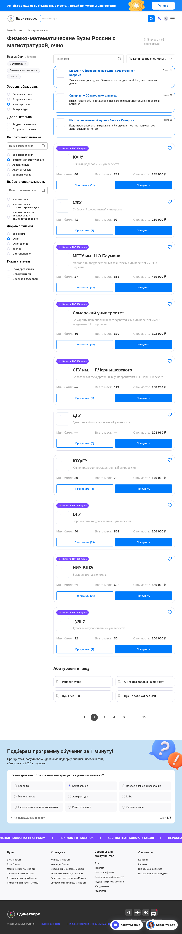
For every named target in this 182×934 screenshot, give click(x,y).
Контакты (143, 860)
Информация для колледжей (153, 873)
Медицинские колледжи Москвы (67, 869)
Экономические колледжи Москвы (68, 883)
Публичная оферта (50, 922)
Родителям (100, 891)
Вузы (10, 852)
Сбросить (31, 56)
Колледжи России (60, 864)
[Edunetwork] (22, 18)
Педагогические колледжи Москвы (68, 878)
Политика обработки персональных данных (89, 922)
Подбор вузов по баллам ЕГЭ (109, 877)
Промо (166, 70)
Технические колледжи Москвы (67, 873)
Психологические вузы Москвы (23, 883)
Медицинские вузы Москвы (21, 869)
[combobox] (96, 18)
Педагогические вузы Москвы (22, 878)
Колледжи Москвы (60, 860)
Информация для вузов (150, 869)
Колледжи (58, 852)
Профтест (99, 868)
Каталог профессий (104, 872)
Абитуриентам (102, 886)
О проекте (145, 852)
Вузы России (14, 30)
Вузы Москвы (14, 860)
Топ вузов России (38, 30)
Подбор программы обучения (109, 882)
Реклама (142, 864)
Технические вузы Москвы (20, 873)
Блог (97, 863)
